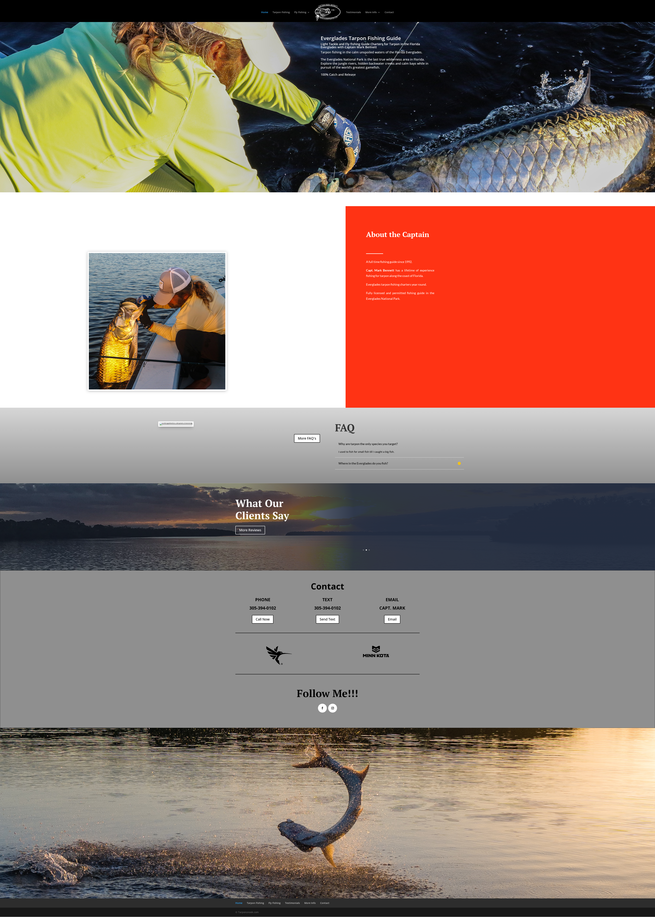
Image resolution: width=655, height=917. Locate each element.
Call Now (263, 619)
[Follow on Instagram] (332, 708)
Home (264, 12)
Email (392, 619)
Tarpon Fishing (281, 12)
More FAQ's (307, 438)
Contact (389, 12)
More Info (371, 12)
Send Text (327, 619)
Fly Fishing (300, 12)
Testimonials (353, 12)
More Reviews (250, 530)
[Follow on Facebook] (322, 708)
